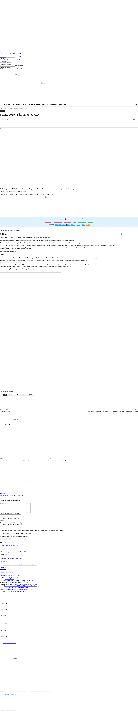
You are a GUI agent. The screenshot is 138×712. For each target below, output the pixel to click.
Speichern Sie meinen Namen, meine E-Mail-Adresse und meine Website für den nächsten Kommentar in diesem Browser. (33, 530)
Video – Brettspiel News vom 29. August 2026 (11, 558)
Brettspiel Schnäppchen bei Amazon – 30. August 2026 (13, 551)
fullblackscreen (4, 575)
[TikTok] (9, 702)
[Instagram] (133, 71)
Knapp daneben (13, 577)
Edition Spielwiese (12, 394)
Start (1, 108)
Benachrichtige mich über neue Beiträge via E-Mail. (15, 536)
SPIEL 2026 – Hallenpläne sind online (17, 582)
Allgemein (5, 108)
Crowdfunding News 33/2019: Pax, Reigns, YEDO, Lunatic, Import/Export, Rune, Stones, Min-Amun (112, 411)
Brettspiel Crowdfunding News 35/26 (9, 545)
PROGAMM (69, 219)
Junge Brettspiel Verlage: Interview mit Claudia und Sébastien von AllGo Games (19, 565)
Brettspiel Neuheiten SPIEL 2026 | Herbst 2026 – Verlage (21, 586)
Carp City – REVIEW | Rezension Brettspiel (17, 588)
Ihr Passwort (18, 56)
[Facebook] (130, 71)
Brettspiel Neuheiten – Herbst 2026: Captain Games (21, 584)
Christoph (3, 119)
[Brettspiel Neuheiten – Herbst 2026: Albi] (71, 443)
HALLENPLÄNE (80, 219)
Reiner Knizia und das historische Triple (20, 589)
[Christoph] (6, 419)
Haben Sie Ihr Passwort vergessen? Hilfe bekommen (13, 60)
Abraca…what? (15, 575)
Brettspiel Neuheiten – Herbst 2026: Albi (57, 460)
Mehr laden (3, 569)
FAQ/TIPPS (61, 219)
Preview (25, 394)
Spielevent (10, 108)
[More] (35, 123)
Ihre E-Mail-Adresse (20, 65)
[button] (136, 104)
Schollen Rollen (9, 579)
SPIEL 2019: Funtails (5, 411)
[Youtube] (137, 71)
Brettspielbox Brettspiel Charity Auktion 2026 (19, 581)
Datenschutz (3, 61)
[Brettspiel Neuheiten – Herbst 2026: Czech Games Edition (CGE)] (23, 443)
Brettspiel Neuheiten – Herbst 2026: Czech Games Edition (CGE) (14, 460)
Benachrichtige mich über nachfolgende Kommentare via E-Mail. (18, 533)
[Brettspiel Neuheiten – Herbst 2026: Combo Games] (23, 478)
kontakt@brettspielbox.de (11, 694)
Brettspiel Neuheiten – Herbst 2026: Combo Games (11, 495)
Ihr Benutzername (19, 55)
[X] (135, 71)
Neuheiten (19, 394)
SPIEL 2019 (31, 394)
